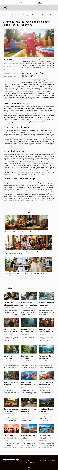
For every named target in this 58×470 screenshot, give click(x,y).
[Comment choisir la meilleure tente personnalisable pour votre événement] (46, 375)
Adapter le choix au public (10, 73)
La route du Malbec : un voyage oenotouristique (46, 411)
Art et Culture (29, 465)
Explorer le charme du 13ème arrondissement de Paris (11, 386)
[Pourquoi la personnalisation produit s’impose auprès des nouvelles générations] (28, 264)
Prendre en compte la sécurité (11, 70)
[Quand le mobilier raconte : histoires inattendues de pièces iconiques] (26, 222)
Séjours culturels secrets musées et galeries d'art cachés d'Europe (11, 333)
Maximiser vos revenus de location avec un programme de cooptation (28, 306)
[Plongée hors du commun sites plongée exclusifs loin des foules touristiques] (46, 349)
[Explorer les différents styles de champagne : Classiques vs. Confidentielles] (11, 296)
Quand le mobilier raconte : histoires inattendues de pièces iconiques (26, 232)
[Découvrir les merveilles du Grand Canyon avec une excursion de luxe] (29, 375)
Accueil (4, 15)
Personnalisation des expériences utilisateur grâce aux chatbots (46, 306)
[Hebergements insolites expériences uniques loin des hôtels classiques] (46, 322)
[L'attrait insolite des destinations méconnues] (29, 428)
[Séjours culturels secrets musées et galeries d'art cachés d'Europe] (11, 322)
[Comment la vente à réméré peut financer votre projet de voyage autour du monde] (29, 402)
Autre (29, 467)
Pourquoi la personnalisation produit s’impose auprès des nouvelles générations (26, 274)
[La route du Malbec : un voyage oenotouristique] (46, 402)
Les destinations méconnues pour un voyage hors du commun (46, 439)
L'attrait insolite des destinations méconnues (28, 438)
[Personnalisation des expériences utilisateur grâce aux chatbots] (46, 296)
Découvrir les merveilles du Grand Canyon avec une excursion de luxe (28, 386)
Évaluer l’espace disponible (10, 66)
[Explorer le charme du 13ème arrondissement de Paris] (11, 375)
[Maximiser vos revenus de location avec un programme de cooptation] (29, 296)
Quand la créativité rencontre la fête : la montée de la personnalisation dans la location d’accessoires (27, 252)
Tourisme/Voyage (12, 15)
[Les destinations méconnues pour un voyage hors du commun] (46, 428)
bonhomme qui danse (19, 172)
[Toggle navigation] (5, 7)
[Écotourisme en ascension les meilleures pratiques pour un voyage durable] (29, 349)
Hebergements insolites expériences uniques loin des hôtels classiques (46, 333)
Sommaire (9, 59)
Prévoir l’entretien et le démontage (12, 76)
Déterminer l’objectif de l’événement (12, 63)
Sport (29, 460)
